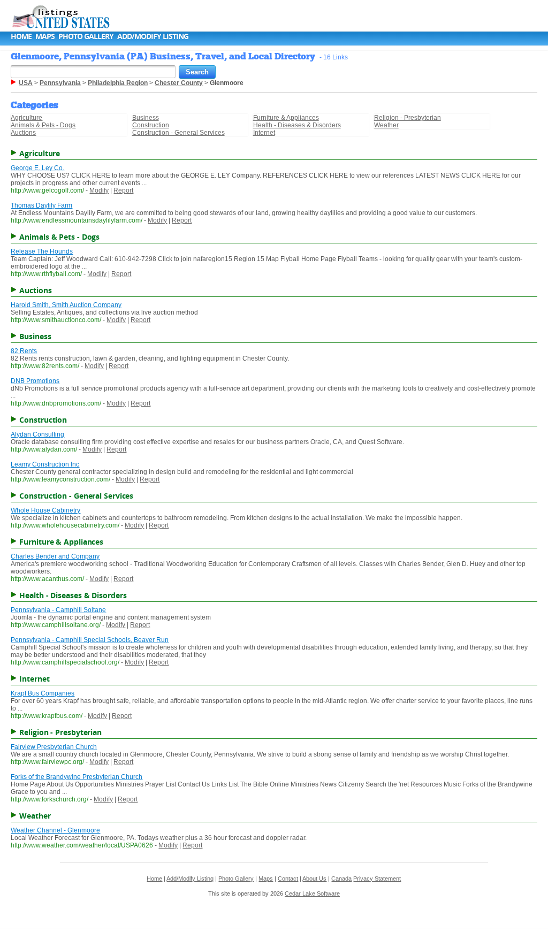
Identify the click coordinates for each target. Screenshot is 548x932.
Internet (264, 132)
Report (123, 190)
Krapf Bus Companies (42, 693)
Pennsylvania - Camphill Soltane (58, 610)
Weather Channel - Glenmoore (55, 830)
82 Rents (24, 351)
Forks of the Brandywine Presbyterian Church (76, 777)
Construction (150, 125)
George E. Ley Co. (37, 168)
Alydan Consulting (37, 434)
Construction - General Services (178, 132)
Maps (45, 36)
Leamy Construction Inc (45, 464)
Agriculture (26, 117)
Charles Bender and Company (55, 556)
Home (21, 36)
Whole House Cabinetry (45, 510)
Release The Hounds (42, 251)
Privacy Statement (377, 878)
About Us (314, 878)
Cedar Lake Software (312, 893)
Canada (341, 878)
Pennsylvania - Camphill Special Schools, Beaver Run (90, 640)
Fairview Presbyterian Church (54, 747)
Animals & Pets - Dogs (43, 125)
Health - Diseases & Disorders (297, 125)
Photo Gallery (85, 36)
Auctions (23, 132)
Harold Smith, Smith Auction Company (66, 305)
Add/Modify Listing (152, 36)
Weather (386, 125)
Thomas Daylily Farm (41, 205)
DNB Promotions (35, 381)
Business (145, 117)
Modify (99, 190)
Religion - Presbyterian (407, 117)
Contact (288, 878)
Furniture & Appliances (286, 117)
